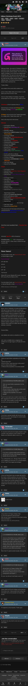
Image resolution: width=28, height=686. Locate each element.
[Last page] (26, 38)
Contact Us (22, 675)
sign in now (8, 641)
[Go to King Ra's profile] (2, 616)
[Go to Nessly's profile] (2, 509)
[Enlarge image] (14, 56)
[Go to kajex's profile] (2, 375)
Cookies (14, 676)
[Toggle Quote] (3, 380)
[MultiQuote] (2, 291)
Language (4, 675)
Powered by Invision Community (14, 679)
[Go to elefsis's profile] (2, 354)
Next (23, 38)
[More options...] (25, 45)
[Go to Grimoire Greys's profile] (2, 603)
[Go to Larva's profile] (2, 44)
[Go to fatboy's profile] (2, 410)
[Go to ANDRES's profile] (2, 304)
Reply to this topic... (9, 650)
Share (7, 658)
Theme (9, 675)
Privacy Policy (16, 675)
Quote (5, 291)
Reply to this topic (14, 33)
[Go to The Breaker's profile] (2, 427)
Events (12, 28)
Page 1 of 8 (14, 38)
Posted (11, 45)
